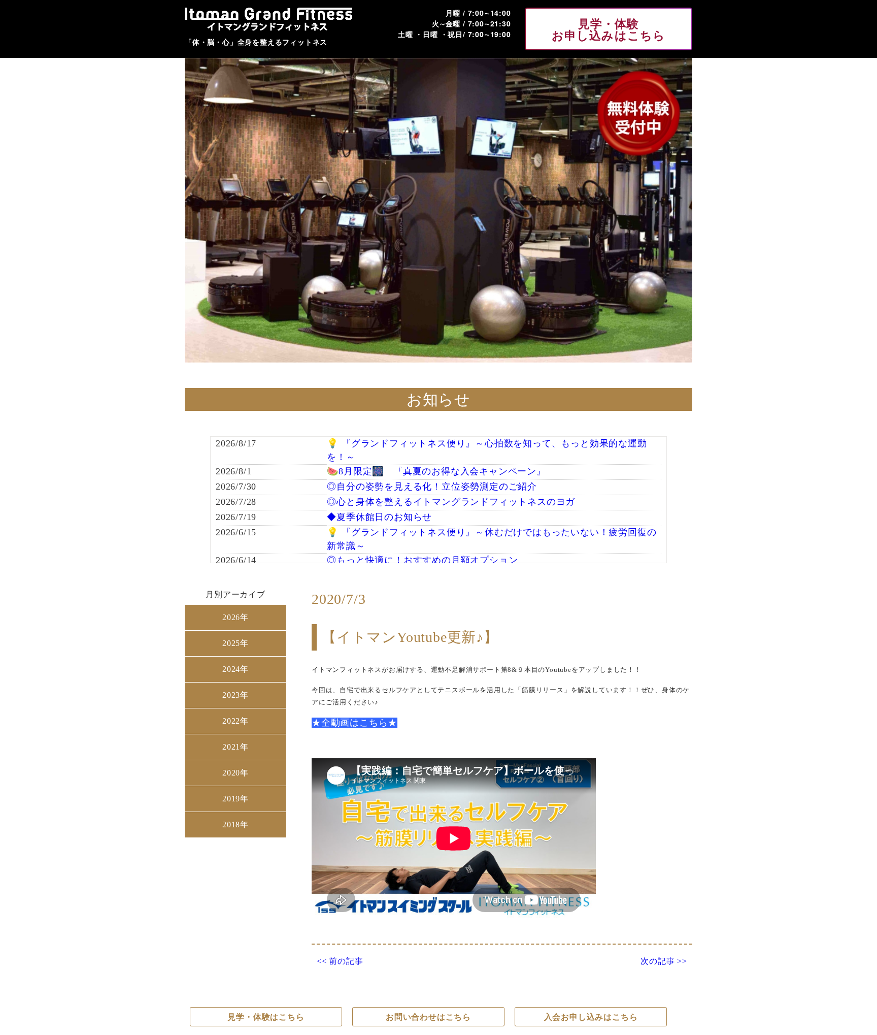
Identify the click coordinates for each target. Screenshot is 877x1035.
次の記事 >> (663, 961)
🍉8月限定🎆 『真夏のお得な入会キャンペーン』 (436, 471)
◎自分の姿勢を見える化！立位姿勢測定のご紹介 (432, 486)
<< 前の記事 (340, 961)
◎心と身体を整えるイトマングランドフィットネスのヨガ (451, 502)
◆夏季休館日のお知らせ (379, 517)
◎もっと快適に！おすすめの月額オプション (422, 560)
